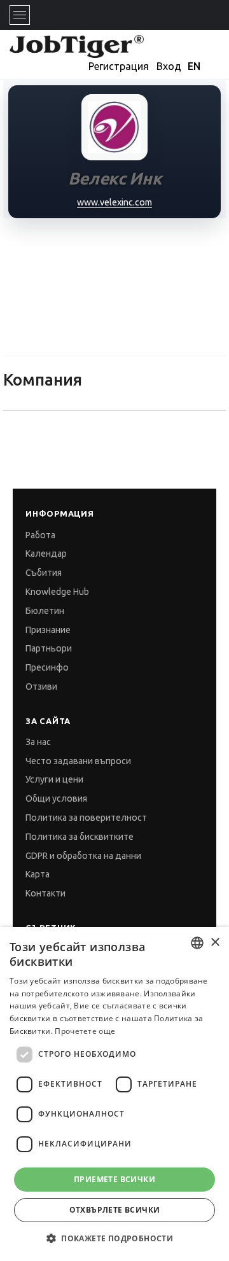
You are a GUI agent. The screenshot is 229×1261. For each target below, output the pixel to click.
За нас (38, 742)
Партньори (48, 648)
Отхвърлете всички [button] (114, 1209)
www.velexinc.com (114, 202)
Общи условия (56, 798)
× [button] (214, 942)
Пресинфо (47, 667)
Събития (43, 573)
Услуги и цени (54, 779)
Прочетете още (85, 1031)
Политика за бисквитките (79, 837)
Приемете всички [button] (114, 1179)
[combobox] (197, 943)
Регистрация (118, 66)
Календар (46, 553)
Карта (37, 874)
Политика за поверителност (86, 817)
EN (194, 66)
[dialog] (114, 1094)
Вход (168, 66)
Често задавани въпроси (78, 761)
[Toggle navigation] (20, 15)
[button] (114, 1238)
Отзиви (41, 686)
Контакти (45, 893)
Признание (48, 630)
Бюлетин (44, 611)
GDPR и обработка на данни (83, 856)
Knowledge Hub (57, 592)
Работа (40, 535)
